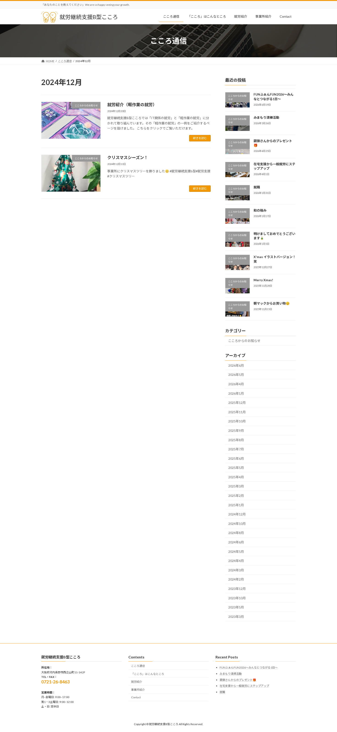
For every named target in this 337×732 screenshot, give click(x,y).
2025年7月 (236, 449)
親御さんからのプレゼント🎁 (238, 680)
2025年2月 (236, 496)
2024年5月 (236, 551)
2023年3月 (236, 617)
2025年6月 (236, 458)
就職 (257, 187)
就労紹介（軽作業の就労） (132, 104)
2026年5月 (236, 375)
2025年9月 (236, 430)
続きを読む (200, 138)
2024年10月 (237, 524)
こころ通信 (138, 666)
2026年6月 (236, 365)
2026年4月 (236, 384)
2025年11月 (237, 412)
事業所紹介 (138, 689)
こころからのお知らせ (244, 341)
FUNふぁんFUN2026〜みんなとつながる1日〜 (273, 96)
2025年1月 (236, 505)
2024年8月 (236, 533)
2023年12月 (237, 589)
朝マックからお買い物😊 (272, 303)
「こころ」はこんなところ (147, 674)
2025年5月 (236, 468)
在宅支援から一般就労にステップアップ (244, 686)
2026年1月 (236, 393)
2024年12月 (237, 514)
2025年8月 (236, 440)
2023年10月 (237, 598)
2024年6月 (236, 542)
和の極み (260, 210)
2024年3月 (236, 570)
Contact (136, 697)
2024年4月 (236, 561)
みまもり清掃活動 (266, 118)
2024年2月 (236, 579)
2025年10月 (237, 421)
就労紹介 (136, 681)
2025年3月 (236, 486)
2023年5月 (236, 607)
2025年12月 (237, 403)
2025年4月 (236, 477)
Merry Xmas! (263, 280)
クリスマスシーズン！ (127, 157)
